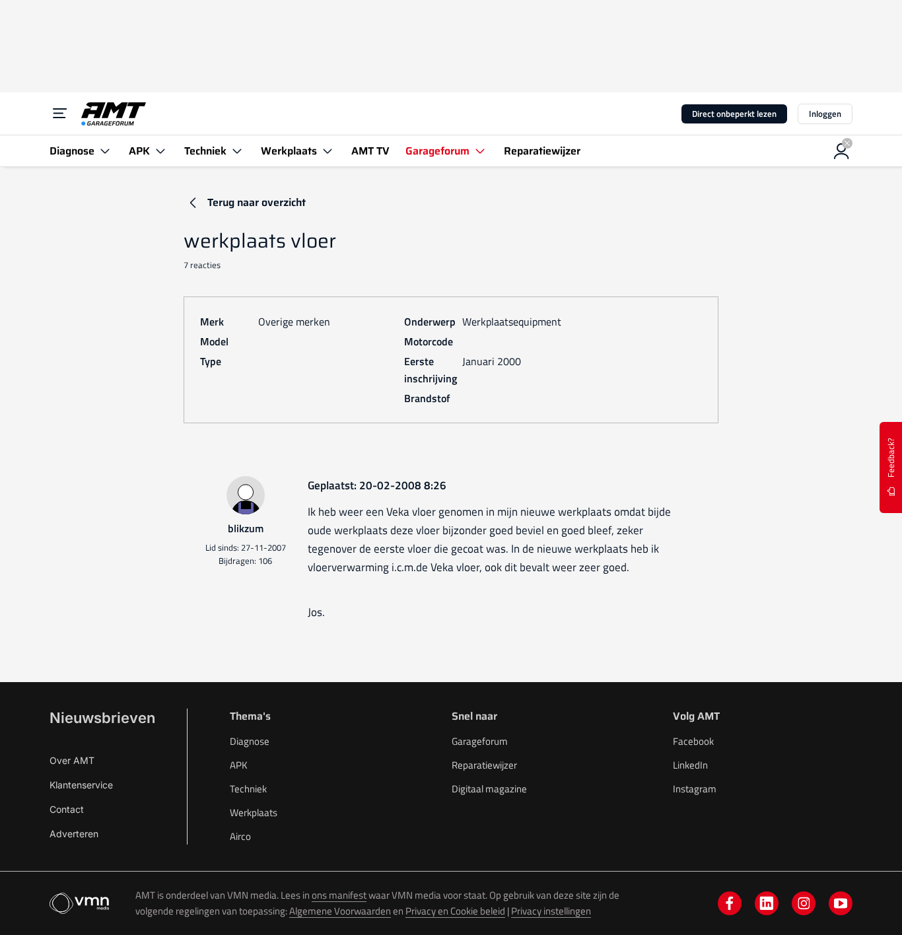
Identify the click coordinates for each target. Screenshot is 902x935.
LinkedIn (690, 765)
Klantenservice (81, 784)
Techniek (248, 788)
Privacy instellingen (551, 910)
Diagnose (249, 741)
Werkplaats (253, 812)
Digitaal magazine (489, 788)
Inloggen (825, 113)
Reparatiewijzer (484, 765)
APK (239, 765)
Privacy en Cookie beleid (455, 910)
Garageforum (480, 741)
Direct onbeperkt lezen (734, 113)
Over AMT (72, 760)
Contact (67, 809)
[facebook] (730, 903)
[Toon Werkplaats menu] (327, 150)
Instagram (694, 788)
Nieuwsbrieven (102, 717)
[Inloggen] (841, 151)
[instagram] (803, 903)
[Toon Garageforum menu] (480, 150)
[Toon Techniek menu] (237, 150)
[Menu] (60, 113)
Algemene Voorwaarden (340, 910)
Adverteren (74, 833)
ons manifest (339, 895)
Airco (240, 836)
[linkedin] (767, 903)
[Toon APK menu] (160, 150)
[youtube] (840, 903)
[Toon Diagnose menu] (105, 150)
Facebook (693, 741)
